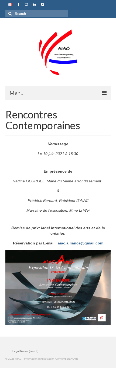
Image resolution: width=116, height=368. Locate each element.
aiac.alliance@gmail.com (80, 243)
